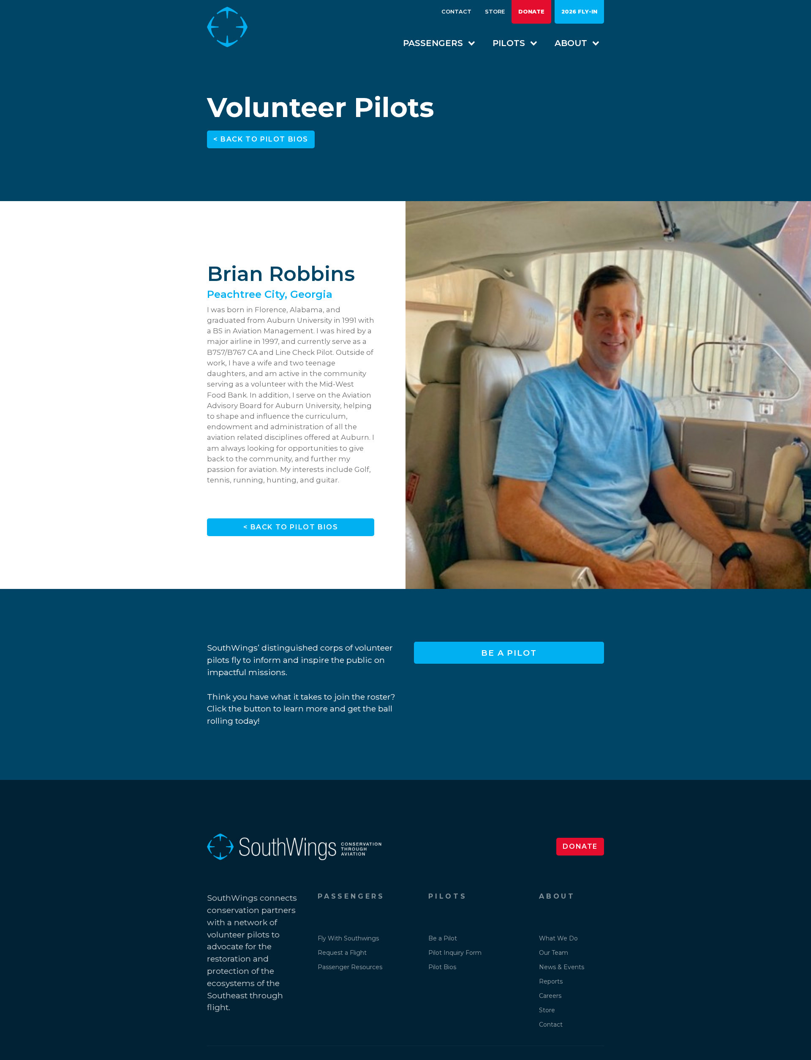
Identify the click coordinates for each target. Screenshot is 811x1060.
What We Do (558, 938)
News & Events (561, 967)
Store (495, 11)
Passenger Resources (350, 967)
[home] (234, 27)
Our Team (553, 952)
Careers (550, 996)
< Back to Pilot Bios (260, 139)
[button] (435, 43)
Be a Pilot (442, 938)
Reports (551, 981)
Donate (531, 11)
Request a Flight (342, 952)
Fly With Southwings (348, 938)
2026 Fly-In (579, 11)
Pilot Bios (442, 967)
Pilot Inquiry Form (455, 952)
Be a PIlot (509, 653)
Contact (456, 11)
